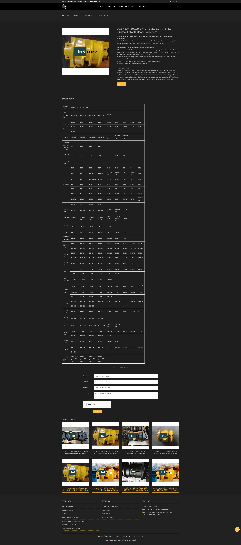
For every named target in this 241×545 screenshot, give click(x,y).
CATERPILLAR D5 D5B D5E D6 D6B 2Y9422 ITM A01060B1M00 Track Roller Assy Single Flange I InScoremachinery (165, 489)
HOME (102, 6)
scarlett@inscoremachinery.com (75, 1)
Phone (85, 387)
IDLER (64, 514)
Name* (85, 382)
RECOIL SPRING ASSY (69, 525)
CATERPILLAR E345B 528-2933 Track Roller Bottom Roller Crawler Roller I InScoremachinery (135, 453)
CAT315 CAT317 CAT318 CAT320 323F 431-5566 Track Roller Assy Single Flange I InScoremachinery (135, 489)
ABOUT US (129, 6)
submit (97, 411)
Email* (85, 376)
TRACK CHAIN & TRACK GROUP (73, 521)
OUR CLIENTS (106, 514)
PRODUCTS (111, 6)
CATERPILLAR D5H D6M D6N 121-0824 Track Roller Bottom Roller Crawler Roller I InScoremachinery (105, 489)
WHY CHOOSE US (108, 517)
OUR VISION (106, 510)
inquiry (121, 84)
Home (66, 16)
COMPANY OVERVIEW (110, 506)
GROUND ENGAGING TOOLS (72, 528)
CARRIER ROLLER (68, 510)
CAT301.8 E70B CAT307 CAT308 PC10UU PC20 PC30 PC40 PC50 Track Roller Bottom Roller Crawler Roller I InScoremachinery (165, 453)
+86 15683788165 (95, 1)
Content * (86, 393)
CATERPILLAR (103, 16)
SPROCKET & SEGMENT (70, 517)
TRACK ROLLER (89, 16)
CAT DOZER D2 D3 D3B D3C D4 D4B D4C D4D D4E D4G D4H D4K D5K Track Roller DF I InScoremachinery (75, 489)
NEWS (121, 6)
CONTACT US (141, 6)
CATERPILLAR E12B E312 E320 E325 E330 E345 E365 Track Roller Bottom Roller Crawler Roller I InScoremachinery (76, 453)
